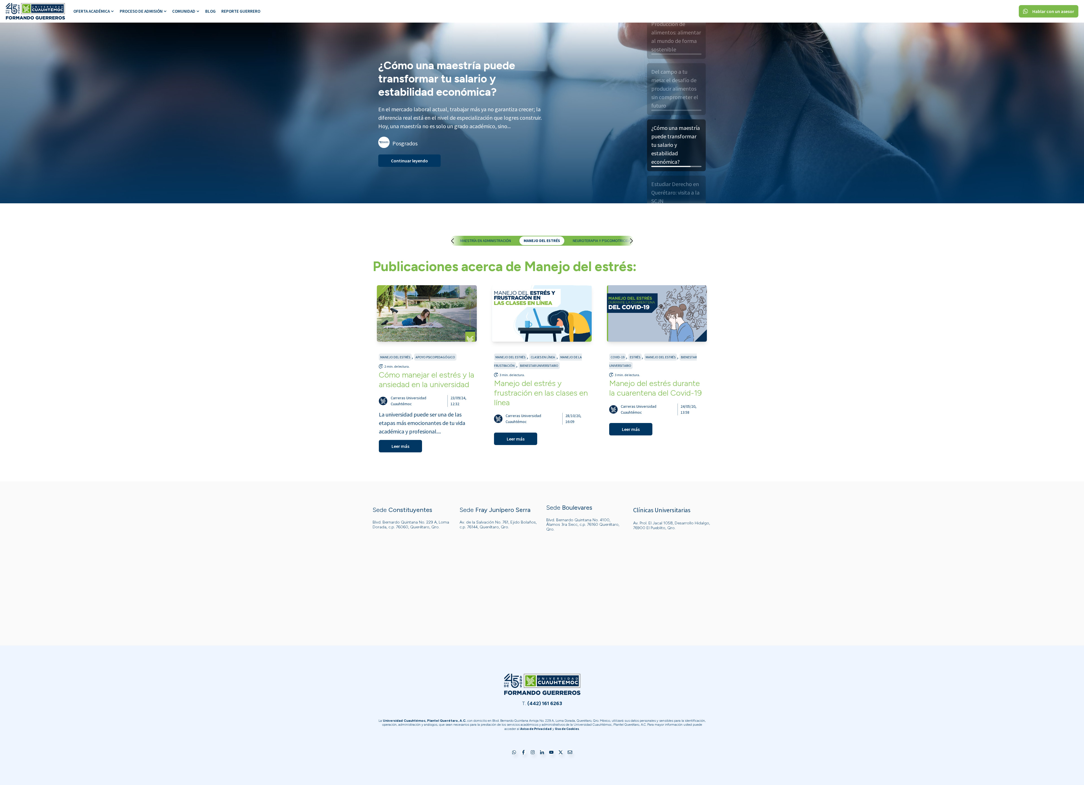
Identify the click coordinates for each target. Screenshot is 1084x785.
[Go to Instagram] (532, 752)
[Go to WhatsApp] (514, 752)
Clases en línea (543, 357)
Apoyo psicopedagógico (435, 357)
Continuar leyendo (409, 154)
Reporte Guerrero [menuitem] (240, 11)
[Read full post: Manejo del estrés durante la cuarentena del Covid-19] (657, 313)
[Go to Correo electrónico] (569, 752)
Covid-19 (617, 357)
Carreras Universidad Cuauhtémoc (408, 400)
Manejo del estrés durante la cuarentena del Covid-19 (655, 388)
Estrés (635, 357)
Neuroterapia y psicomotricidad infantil (610, 240)
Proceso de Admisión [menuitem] (141, 11)
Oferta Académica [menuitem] (91, 11)
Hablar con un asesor (1053, 11)
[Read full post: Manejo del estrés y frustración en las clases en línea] (542, 313)
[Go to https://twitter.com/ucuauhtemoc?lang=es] (560, 752)
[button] (458, 241)
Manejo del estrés (542, 240)
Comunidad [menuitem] (183, 11)
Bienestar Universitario (539, 365)
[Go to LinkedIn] (542, 752)
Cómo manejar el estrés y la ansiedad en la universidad (426, 379)
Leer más (400, 446)
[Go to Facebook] (523, 752)
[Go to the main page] (35, 11)
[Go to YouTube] (551, 752)
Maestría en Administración (485, 240)
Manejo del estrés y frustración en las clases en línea (541, 392)
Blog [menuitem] (210, 11)
